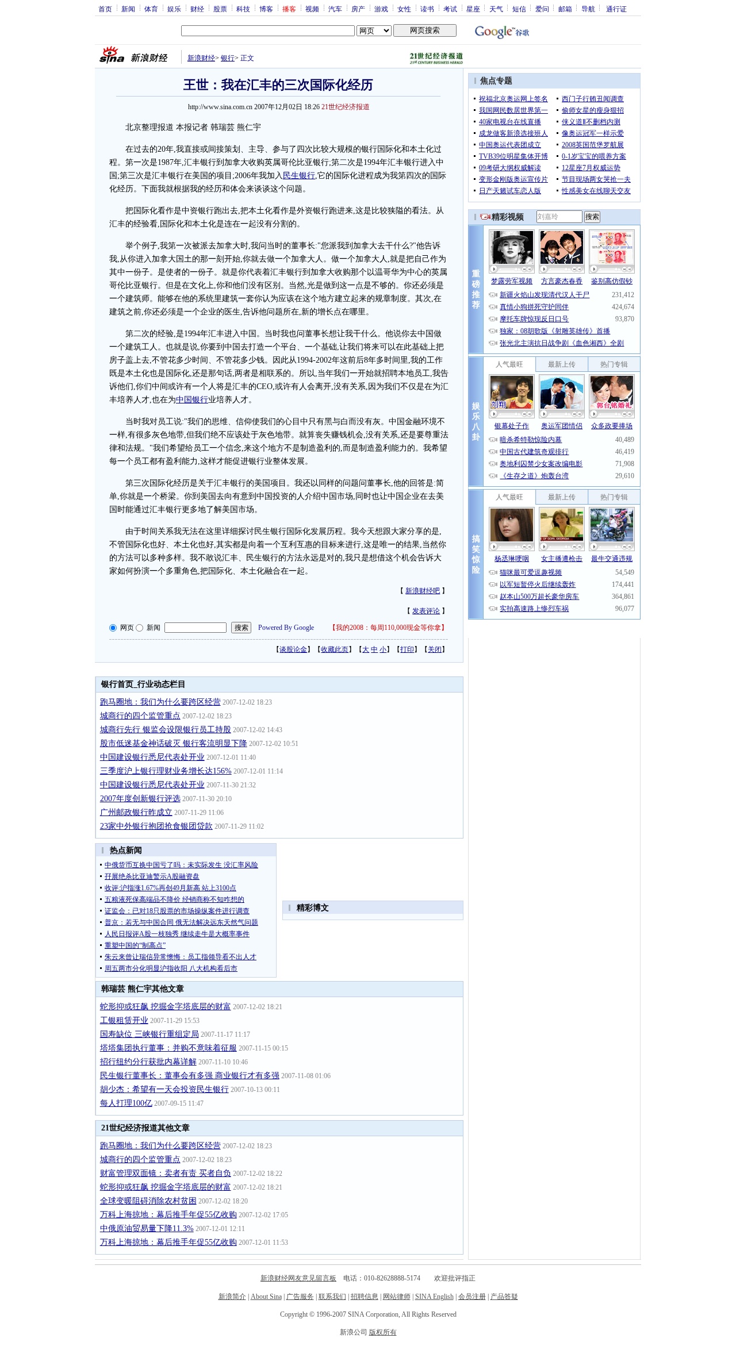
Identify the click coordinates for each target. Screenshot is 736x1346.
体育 (151, 8)
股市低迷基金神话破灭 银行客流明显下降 (173, 743)
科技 (243, 8)
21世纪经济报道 (345, 107)
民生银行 (299, 175)
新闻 (128, 8)
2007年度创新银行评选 (140, 798)
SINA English (434, 1297)
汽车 (335, 8)
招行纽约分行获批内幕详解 (148, 1061)
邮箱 (565, 8)
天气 (496, 8)
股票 (220, 8)
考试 (450, 8)
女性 (404, 8)
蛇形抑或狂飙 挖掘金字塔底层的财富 (165, 1006)
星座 (473, 8)
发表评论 (426, 611)
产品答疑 (504, 1297)
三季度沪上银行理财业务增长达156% (166, 771)
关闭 (435, 649)
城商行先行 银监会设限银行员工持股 (165, 729)
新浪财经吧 (422, 591)
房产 (358, 8)
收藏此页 (334, 649)
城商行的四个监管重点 (140, 716)
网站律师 (397, 1297)
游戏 (381, 8)
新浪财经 (201, 58)
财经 (197, 8)
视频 (312, 8)
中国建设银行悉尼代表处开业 (152, 757)
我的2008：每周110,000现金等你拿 (388, 628)
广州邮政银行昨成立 (136, 812)
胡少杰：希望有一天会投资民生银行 (164, 1089)
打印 (407, 649)
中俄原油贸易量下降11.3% (147, 1228)
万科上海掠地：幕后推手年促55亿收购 (168, 1214)
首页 (105, 8)
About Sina (266, 1297)
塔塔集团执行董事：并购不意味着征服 (168, 1048)
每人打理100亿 (126, 1103)
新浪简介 (232, 1297)
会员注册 (472, 1297)
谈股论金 (293, 649)
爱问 (542, 8)
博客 (266, 8)
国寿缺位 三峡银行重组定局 (149, 1034)
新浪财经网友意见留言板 (298, 1278)
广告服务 (300, 1297)
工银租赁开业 (124, 1020)
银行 (228, 58)
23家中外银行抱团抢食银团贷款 (156, 826)
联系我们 (332, 1297)
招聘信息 (364, 1297)
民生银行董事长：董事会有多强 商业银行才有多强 (189, 1075)
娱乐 (174, 8)
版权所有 (383, 1332)
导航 (588, 8)
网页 (127, 628)
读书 (427, 8)
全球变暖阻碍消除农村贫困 (148, 1201)
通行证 (616, 8)
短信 (519, 8)
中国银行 (192, 399)
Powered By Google (286, 628)
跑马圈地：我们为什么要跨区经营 (160, 702)
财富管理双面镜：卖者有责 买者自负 (165, 1173)
